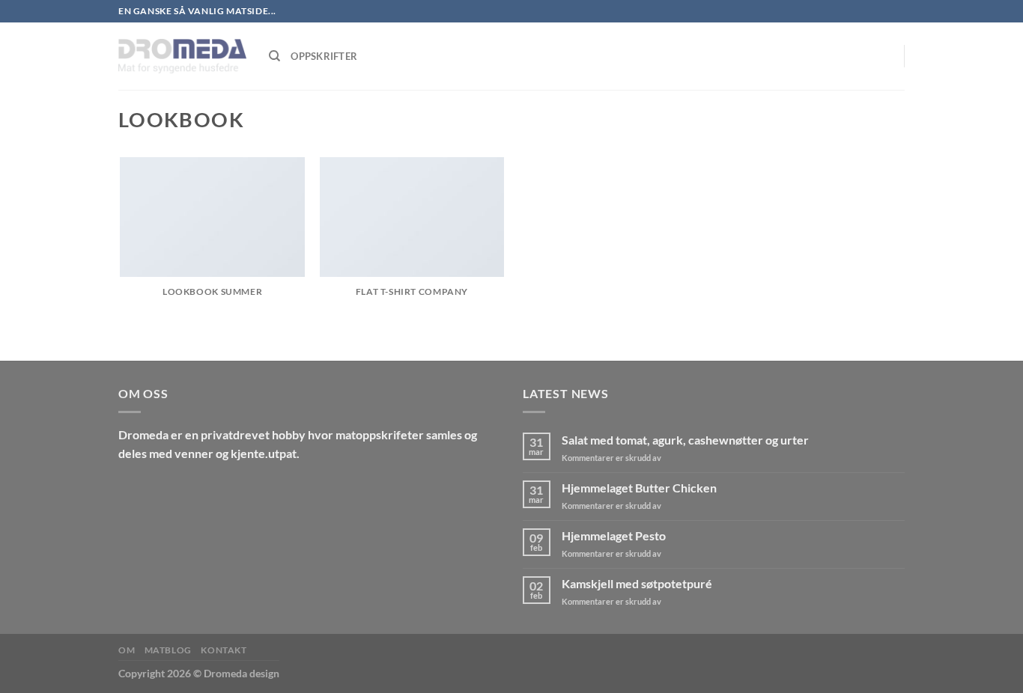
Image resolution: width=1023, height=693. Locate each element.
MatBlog (168, 650)
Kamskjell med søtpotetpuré (637, 583)
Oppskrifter (324, 56)
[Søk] (274, 56)
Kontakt (223, 650)
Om (126, 650)
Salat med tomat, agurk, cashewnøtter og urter (685, 440)
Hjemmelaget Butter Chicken (639, 487)
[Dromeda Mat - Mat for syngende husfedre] (182, 56)
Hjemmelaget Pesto (614, 535)
